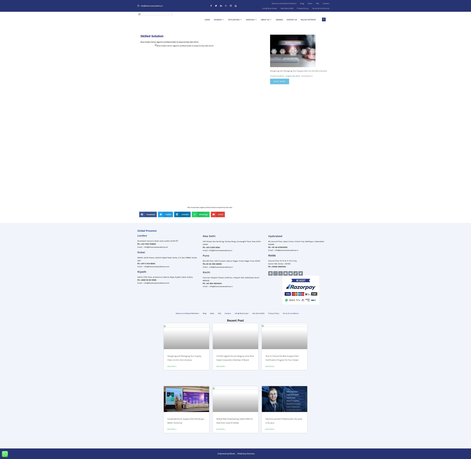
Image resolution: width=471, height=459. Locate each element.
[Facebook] (211, 6)
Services (250, 20)
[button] (324, 19)
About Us (265, 20)
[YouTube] (226, 6)
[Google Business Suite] (236, 6)
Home (207, 20)
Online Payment (308, 20)
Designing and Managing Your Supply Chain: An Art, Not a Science (298, 71)
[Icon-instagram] (275, 273)
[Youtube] (290, 273)
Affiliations (234, 20)
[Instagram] (231, 6)
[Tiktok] (295, 273)
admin (281, 76)
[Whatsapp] (280, 273)
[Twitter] (216, 6)
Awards (279, 20)
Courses (218, 20)
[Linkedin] (270, 273)
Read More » (172, 366)
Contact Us (292, 20)
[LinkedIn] (221, 6)
